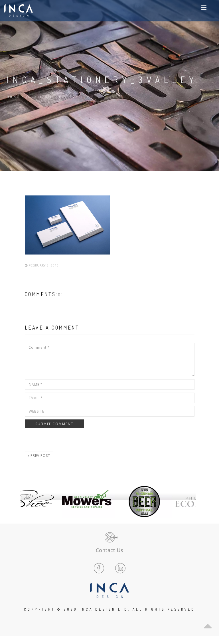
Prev (29, 501)
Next (189, 501)
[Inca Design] (18, 10)
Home (13, 97)
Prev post (39, 455)
